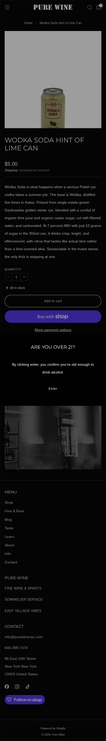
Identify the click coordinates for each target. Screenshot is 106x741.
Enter (53, 389)
